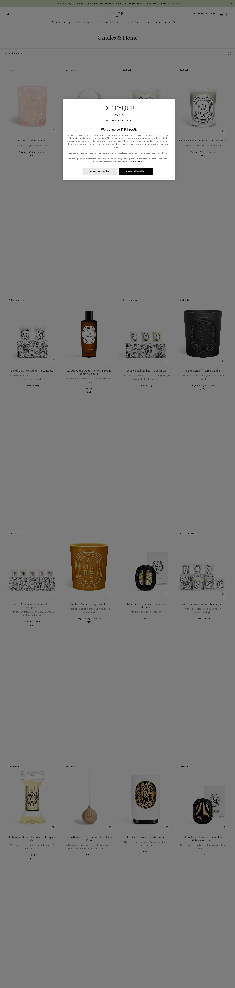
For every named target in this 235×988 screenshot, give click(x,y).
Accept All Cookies (136, 171)
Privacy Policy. (136, 162)
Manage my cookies (99, 171)
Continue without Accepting (118, 120)
